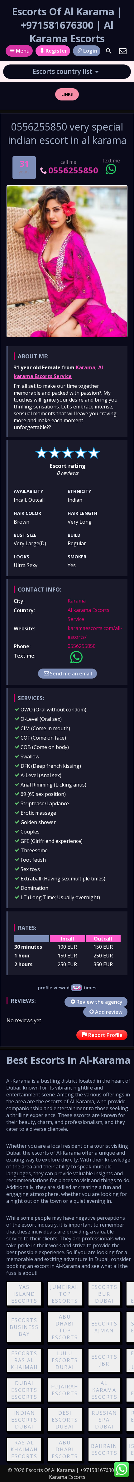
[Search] (108, 51)
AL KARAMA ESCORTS (104, 1390)
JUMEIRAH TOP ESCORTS (64, 1294)
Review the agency (99, 1001)
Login (90, 50)
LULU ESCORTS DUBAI (65, 1360)
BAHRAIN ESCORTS (104, 1449)
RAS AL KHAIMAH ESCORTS (24, 1449)
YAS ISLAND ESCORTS (24, 1294)
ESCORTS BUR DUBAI (104, 1294)
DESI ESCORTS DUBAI (65, 1419)
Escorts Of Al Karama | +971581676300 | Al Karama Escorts (67, 25)
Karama (85, 367)
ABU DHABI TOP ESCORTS (65, 1327)
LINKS (67, 94)
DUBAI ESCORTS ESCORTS (24, 1390)
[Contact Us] (122, 51)
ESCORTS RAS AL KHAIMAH (24, 1360)
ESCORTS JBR (104, 1360)
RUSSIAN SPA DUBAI (104, 1419)
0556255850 (73, 170)
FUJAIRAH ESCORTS (65, 1390)
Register (56, 50)
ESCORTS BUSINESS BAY (24, 1327)
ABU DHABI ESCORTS (65, 1449)
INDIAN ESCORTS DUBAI (24, 1419)
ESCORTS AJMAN (104, 1327)
